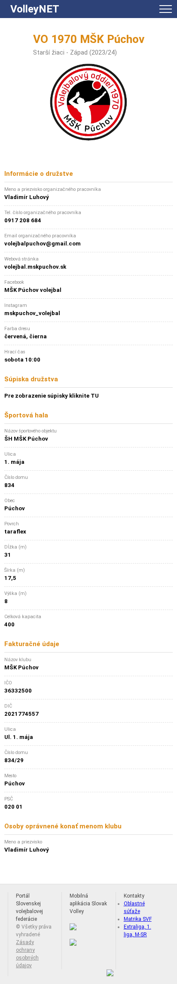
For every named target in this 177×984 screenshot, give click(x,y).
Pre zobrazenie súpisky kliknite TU (51, 395)
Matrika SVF (138, 919)
